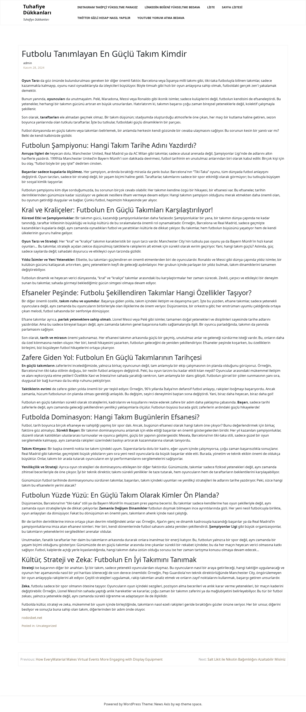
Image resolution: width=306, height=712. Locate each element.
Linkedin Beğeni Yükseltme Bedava (172, 7)
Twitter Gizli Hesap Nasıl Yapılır (103, 18)
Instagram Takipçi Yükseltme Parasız (107, 7)
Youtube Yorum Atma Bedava (160, 18)
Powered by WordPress (122, 704)
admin (27, 63)
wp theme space (188, 704)
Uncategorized (46, 626)
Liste (211, 7)
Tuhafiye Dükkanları (37, 10)
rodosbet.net (32, 617)
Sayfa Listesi (232, 7)
